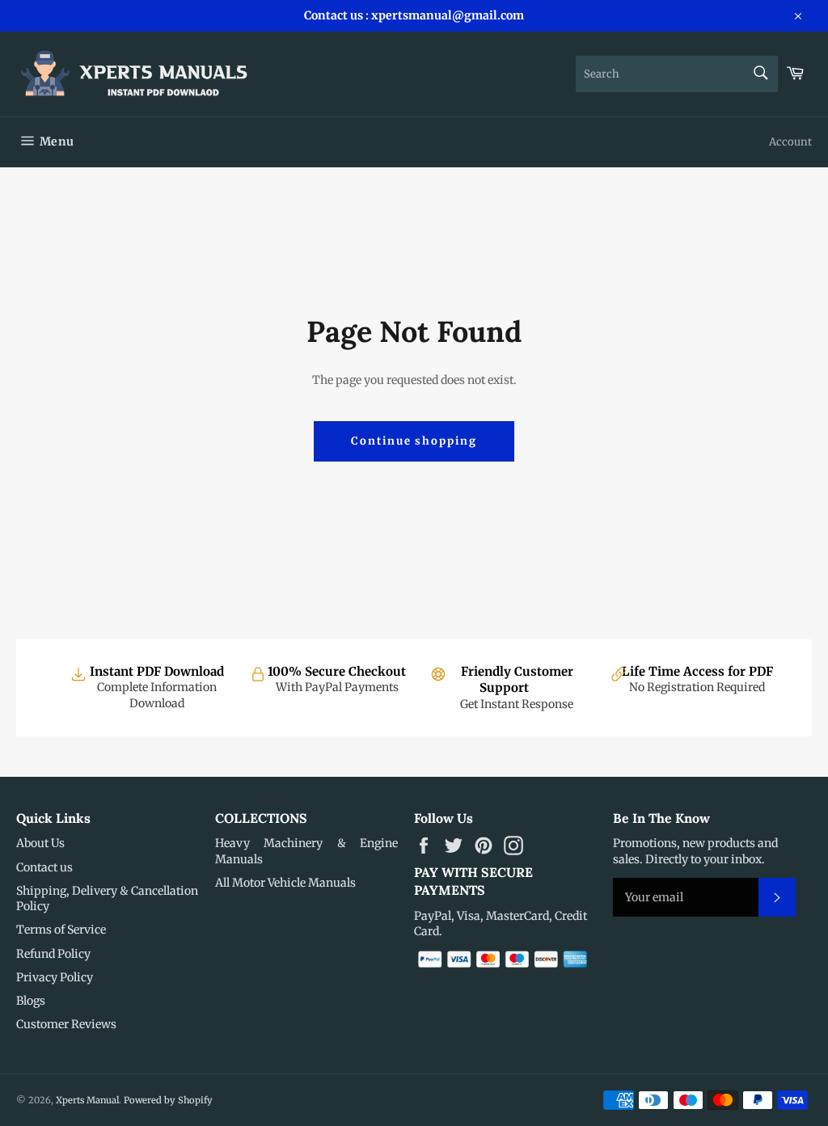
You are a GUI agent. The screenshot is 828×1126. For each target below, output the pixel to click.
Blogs (30, 1000)
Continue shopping (414, 441)
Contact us (44, 867)
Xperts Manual (87, 1100)
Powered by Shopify (168, 1100)
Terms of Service (61, 929)
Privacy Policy (54, 977)
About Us (40, 843)
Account (790, 142)
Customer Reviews (66, 1024)
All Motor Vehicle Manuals (285, 882)
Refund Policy (53, 954)
